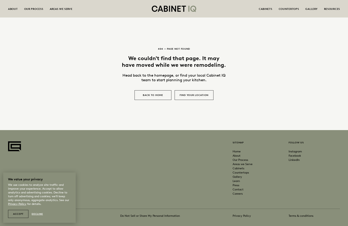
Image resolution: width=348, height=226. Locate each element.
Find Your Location (194, 95)
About (13, 8)
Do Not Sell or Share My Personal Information (150, 216)
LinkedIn (294, 160)
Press (236, 185)
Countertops (289, 8)
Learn (236, 181)
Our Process (33, 8)
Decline (37, 214)
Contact (238, 189)
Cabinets (265, 8)
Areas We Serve (61, 8)
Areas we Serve (243, 164)
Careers (238, 193)
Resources (332, 8)
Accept (18, 214)
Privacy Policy (242, 216)
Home (237, 151)
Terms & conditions (301, 216)
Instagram (295, 151)
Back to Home (153, 95)
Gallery (311, 8)
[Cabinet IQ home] (174, 9)
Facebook (295, 155)
